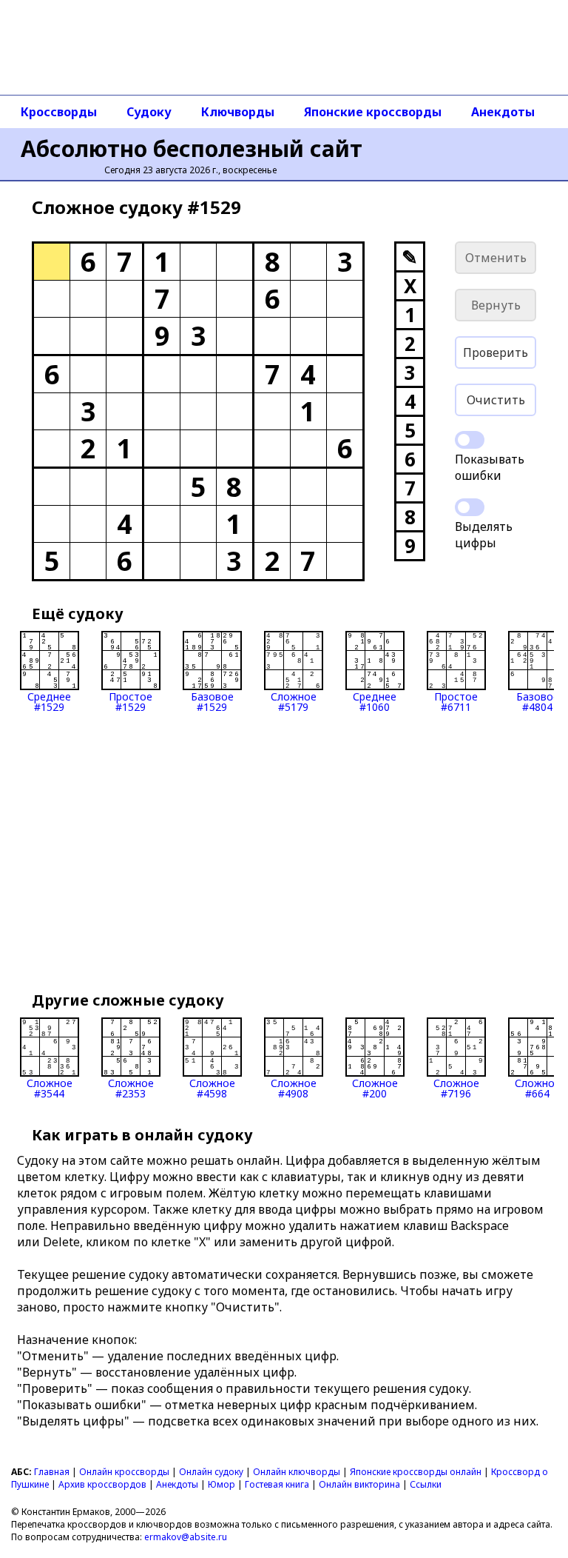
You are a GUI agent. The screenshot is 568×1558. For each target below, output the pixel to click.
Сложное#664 (538, 1087)
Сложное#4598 (212, 1087)
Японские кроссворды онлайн (415, 1471)
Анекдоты (503, 112)
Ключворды (237, 112)
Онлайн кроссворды (124, 1471)
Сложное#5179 (294, 700)
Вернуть (496, 305)
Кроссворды (59, 112)
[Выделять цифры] (469, 507)
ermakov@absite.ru (185, 1537)
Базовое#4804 (537, 700)
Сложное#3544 (49, 1087)
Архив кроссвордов (102, 1484)
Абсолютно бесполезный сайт (191, 148)
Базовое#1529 (212, 700)
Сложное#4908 (294, 1087)
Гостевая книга (277, 1484)
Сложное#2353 (131, 1087)
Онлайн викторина (359, 1484)
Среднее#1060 (374, 700)
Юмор (221, 1484)
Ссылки (426, 1484)
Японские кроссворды (373, 112)
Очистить (496, 400)
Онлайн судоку (211, 1471)
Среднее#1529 (49, 700)
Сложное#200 (375, 1087)
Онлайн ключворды (296, 1471)
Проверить (495, 352)
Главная (52, 1471)
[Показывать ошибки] (469, 440)
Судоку (149, 112)
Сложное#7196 (456, 1087)
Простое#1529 (130, 700)
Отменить (496, 258)
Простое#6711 (456, 700)
